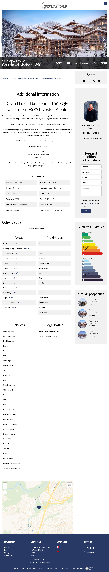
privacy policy (89, 203)
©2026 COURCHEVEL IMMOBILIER (28, 568)
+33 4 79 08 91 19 (37, 559)
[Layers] (69, 485)
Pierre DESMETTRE (91, 125)
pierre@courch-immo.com (92, 138)
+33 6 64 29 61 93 (92, 133)
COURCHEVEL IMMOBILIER (41, 547)
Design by (92, 568)
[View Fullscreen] (5, 492)
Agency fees (59, 568)
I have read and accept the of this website (90, 203)
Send (86, 210)
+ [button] (5, 484)
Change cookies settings (75, 568)
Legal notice (48, 568)
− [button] (5, 487)
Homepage (5, 78)
